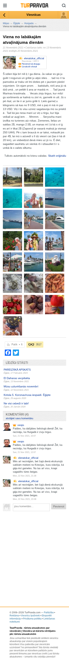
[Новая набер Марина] (33, 219)
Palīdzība (49, 612)
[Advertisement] (34, 550)
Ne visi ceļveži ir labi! (16, 403)
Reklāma (14, 615)
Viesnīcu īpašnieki (30, 615)
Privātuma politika (32, 618)
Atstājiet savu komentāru (19, 418)
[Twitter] (16, 353)
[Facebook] (8, 353)
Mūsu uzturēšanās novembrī (21, 386)
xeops (20, 425)
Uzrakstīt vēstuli (29, 66)
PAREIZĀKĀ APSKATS (17, 369)
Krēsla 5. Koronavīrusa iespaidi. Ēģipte (27, 394)
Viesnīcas (33, 14)
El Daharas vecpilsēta (17, 378)
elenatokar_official (28, 457)
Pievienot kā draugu (31, 64)
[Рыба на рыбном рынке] (12, 283)
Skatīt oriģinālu (57, 155)
